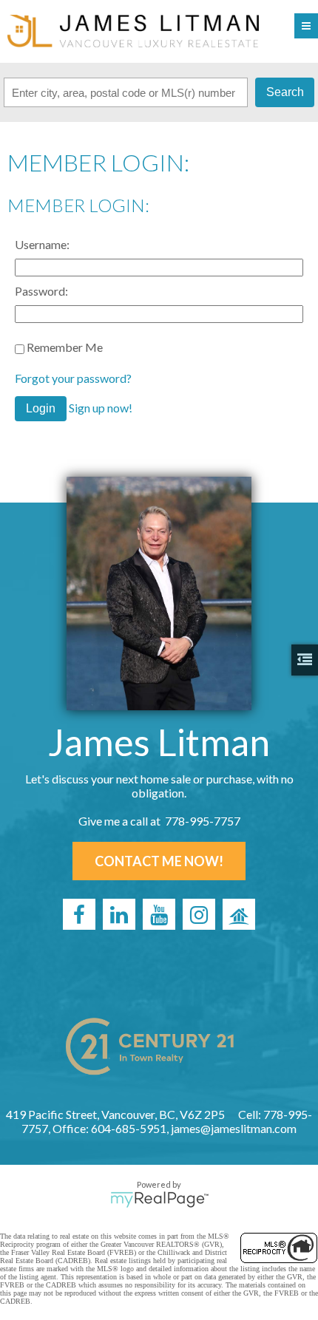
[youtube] (159, 914)
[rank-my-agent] (239, 914)
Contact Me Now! (159, 861)
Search (285, 92)
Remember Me (63, 347)
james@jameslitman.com (234, 1128)
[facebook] (79, 914)
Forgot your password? (73, 378)
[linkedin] (119, 914)
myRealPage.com (159, 1199)
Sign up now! (100, 408)
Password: (41, 291)
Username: (42, 244)
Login (40, 408)
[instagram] (199, 914)
